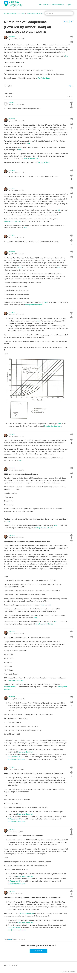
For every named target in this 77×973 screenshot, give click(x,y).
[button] (45, 4)
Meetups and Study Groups (35, 13)
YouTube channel (10, 687)
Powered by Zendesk (69, 971)
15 (72, 86)
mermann (12, 36)
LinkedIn (10, 86)
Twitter (8, 86)
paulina (11, 102)
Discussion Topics (58, 4)
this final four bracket (26, 913)
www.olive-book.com (31, 158)
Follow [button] (66, 22)
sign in (10, 939)
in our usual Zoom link (15, 680)
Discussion (21, 13)
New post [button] (38, 951)
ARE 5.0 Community (10, 13)
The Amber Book (44, 78)
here (28, 143)
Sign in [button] (69, 4)
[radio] (71, 36)
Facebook (5, 86)
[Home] (14, 7)
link (66, 56)
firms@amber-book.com (12, 221)
